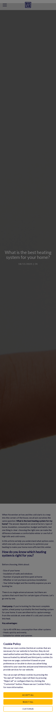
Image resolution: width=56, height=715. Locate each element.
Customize (28, 709)
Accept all (28, 695)
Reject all (28, 702)
